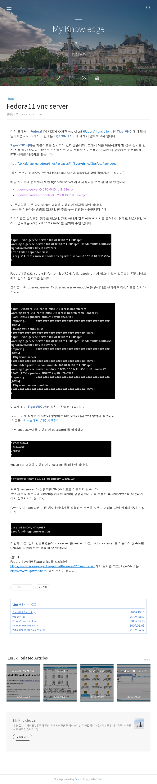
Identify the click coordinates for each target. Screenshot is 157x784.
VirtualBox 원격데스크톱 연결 (26, 630)
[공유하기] (24, 587)
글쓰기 (58, 78)
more (147, 659)
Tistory (100, 779)
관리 (97, 78)
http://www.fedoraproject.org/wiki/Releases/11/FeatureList (52, 566)
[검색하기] (148, 7)
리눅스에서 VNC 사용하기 (41, 420)
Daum (78, 779)
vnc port (16, 616)
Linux (11, 99)
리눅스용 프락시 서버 (22, 612)
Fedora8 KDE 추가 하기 (24, 625)
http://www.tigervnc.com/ (28, 571)
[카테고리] (9, 7)
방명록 (71, 78)
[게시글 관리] (29, 587)
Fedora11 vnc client (98, 131)
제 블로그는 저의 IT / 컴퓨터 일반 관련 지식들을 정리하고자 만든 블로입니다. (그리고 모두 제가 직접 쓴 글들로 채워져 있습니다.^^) (72, 727)
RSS (84, 78)
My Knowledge (78, 29)
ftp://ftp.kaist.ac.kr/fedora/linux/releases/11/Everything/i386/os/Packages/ (64, 163)
